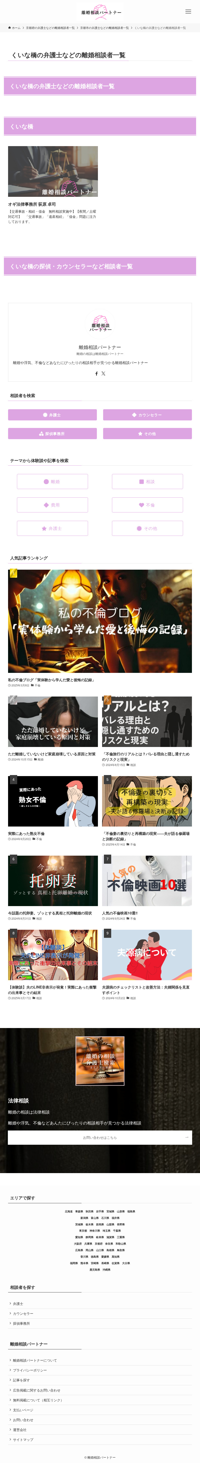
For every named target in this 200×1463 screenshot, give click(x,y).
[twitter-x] (103, 373)
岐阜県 (100, 1237)
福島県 (131, 1211)
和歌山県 (121, 1243)
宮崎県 (95, 1263)
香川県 (84, 1256)
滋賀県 (110, 1237)
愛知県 (79, 1237)
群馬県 (100, 1224)
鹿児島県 (95, 1269)
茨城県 (79, 1224)
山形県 (121, 1211)
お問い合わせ (23, 1419)
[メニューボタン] (188, 11)
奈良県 (109, 1243)
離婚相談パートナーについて (35, 1360)
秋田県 (89, 1211)
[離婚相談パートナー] (100, 11)
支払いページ (23, 1409)
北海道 (69, 1211)
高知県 (116, 1256)
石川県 (105, 1218)
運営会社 (20, 1429)
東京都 (83, 1230)
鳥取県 (121, 1250)
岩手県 (100, 1211)
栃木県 (89, 1224)
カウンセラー (23, 1313)
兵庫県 (88, 1243)
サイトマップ (23, 1439)
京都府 (99, 1243)
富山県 (95, 1218)
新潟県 (84, 1218)
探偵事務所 (21, 1323)
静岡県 (89, 1237)
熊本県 (84, 1263)
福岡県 (74, 1263)
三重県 (121, 1237)
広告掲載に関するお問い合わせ (36, 1390)
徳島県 (95, 1256)
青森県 (79, 1211)
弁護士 (18, 1303)
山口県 (100, 1250)
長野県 (121, 1224)
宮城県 (110, 1211)
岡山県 (89, 1250)
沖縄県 (106, 1269)
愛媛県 (105, 1256)
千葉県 (117, 1230)
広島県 (79, 1250)
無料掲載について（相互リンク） (38, 1399)
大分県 (126, 1263)
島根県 (110, 1250)
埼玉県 (106, 1230)
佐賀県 (116, 1263)
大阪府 (78, 1243)
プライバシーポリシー (30, 1370)
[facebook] (96, 373)
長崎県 (105, 1263)
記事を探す (21, 1379)
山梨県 (110, 1224)
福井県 (116, 1218)
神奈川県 (95, 1230)
